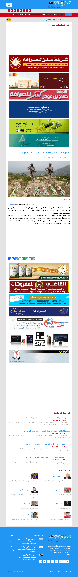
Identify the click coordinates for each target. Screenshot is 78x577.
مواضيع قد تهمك (62, 413)
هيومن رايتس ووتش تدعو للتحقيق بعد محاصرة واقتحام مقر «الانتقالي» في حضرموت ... (37, 14)
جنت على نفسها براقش (64, 494)
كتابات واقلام (63, 471)
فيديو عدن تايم (10, 556)
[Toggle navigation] (9, 5)
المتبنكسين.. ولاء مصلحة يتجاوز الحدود (60, 519)
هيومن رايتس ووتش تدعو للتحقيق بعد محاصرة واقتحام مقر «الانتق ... (46, 418)
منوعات (12, 553)
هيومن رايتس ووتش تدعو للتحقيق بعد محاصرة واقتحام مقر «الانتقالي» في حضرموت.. (27, 541)
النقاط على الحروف (65, 508)
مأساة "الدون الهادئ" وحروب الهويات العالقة (58, 481)
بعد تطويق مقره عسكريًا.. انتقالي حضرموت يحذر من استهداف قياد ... (46, 444)
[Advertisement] (39, 40)
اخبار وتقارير (11, 542)
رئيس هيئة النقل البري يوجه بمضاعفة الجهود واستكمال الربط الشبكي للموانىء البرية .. (27, 557)
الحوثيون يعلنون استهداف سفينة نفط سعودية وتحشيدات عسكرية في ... (45, 457)
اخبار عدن (12, 539)
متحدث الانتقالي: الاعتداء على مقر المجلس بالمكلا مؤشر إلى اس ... (47, 431)
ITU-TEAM (9, 571)
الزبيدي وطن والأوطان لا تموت (29, 508)
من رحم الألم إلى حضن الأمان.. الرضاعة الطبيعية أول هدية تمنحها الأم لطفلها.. (27, 549)
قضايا (13, 550)
